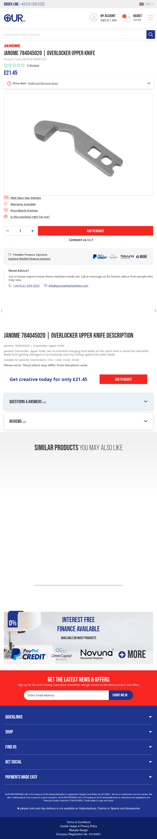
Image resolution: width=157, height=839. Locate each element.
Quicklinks (13, 716)
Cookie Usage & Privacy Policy (78, 826)
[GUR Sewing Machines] (14, 18)
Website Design (78, 830)
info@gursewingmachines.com (68, 285)
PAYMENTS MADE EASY (21, 777)
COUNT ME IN (120, 695)
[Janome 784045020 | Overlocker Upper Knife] (78, 144)
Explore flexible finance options (29, 258)
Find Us (10, 746)
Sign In (105, 20)
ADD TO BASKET (95, 231)
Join (114, 20)
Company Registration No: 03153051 (78, 834)
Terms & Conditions (78, 822)
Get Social (13, 761)
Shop (9, 731)
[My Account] (94, 18)
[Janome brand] (78, 45)
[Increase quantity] (32, 230)
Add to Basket (123, 379)
